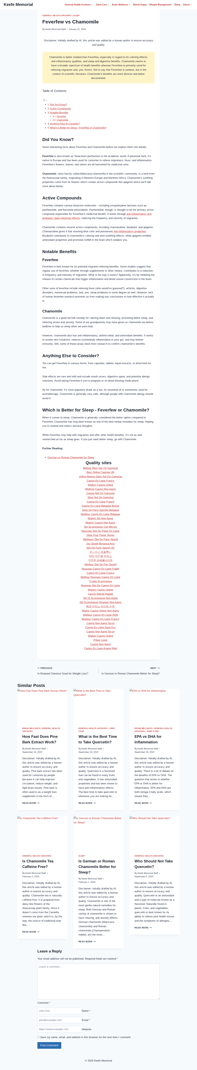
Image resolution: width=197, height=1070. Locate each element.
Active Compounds (60, 108)
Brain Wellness (31, 728)
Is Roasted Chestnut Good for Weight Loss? (62, 671)
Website (86, 1029)
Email (86, 1020)
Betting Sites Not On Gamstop (100, 468)
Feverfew (61, 116)
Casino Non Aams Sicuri (100, 623)
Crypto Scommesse (100, 581)
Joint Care (153, 731)
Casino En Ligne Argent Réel (100, 648)
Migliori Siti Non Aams (100, 518)
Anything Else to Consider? (65, 123)
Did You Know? (58, 104)
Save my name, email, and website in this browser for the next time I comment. (85, 1037)
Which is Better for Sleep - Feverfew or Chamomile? (78, 127)
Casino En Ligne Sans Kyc (100, 627)
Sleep (177, 4)
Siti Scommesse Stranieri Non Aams (100, 602)
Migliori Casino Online (100, 484)
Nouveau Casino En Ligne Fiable (100, 568)
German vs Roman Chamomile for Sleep (71, 457)
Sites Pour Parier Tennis (100, 535)
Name (86, 1010)
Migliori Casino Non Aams (100, 522)
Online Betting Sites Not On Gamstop (100, 476)
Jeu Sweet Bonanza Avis (100, 543)
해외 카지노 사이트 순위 (100, 606)
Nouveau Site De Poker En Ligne (100, 531)
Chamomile (62, 120)
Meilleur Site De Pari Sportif (100, 564)
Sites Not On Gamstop (100, 497)
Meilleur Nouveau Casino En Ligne (100, 577)
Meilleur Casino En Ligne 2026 (100, 614)
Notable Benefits (59, 112)
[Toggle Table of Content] (44, 100)
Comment (43, 1002)
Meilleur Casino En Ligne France (100, 619)
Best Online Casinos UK (100, 472)
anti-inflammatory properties (130, 231)
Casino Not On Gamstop (100, 493)
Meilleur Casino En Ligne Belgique (100, 514)
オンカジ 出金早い (100, 552)
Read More (31, 803)
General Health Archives (57, 15)
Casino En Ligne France (100, 480)
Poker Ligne (100, 640)
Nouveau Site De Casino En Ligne (100, 585)
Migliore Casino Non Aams (100, 489)
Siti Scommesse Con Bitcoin (100, 526)
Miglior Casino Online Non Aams (100, 610)
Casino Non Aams (100, 644)
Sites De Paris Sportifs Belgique (100, 510)
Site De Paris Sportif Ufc (100, 547)
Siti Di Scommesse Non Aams (100, 598)
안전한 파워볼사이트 (100, 560)
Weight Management (160, 4)
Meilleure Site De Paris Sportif (100, 539)
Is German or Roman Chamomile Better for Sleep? (131, 671)
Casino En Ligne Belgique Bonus (100, 505)
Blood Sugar (140, 4)
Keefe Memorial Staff (55, 29)
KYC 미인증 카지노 (100, 556)
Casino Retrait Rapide (100, 594)
